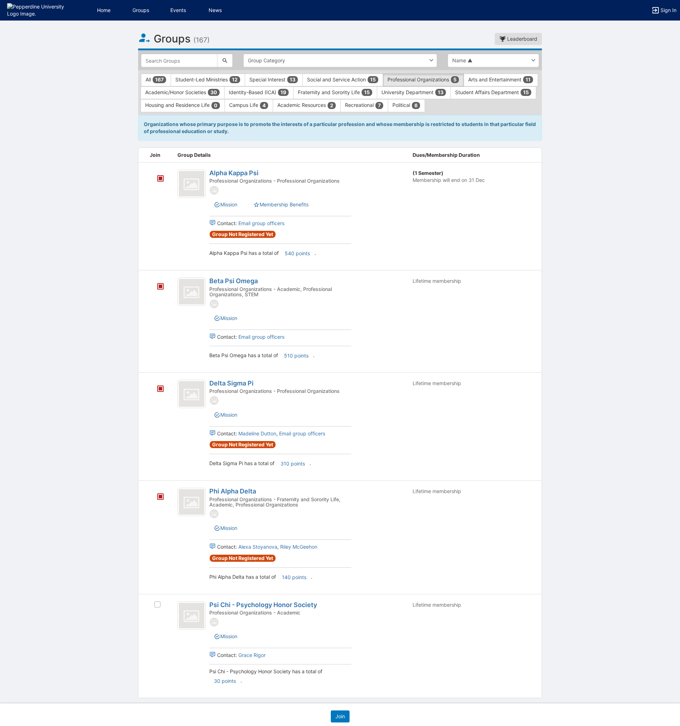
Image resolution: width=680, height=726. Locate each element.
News (215, 10)
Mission (228, 204)
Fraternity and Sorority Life (334, 92)
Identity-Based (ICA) (257, 92)
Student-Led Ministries (206, 79)
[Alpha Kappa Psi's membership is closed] (156, 179)
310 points (292, 464)
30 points (225, 681)
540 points (297, 253)
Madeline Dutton (257, 433)
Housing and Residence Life (181, 105)
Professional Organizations (422, 79)
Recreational (363, 105)
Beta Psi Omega (233, 281)
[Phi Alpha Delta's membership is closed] (156, 497)
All (155, 79)
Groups (140, 10)
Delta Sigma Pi (231, 383)
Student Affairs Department (492, 92)
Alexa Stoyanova (257, 547)
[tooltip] (160, 179)
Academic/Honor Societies (181, 92)
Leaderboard (521, 39)
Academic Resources (305, 105)
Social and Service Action (341, 79)
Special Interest (272, 79)
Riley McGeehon (298, 547)
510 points (296, 356)
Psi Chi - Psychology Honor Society (263, 604)
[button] (36, 10)
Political (405, 105)
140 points (294, 577)
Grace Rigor (252, 655)
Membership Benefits (284, 204)
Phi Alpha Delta (232, 491)
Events (178, 10)
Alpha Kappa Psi (234, 173)
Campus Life (247, 105)
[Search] (225, 60)
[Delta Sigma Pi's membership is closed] (156, 389)
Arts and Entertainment (499, 79)
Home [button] (103, 10)
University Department (412, 92)
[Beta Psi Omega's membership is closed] (156, 287)
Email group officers (261, 223)
